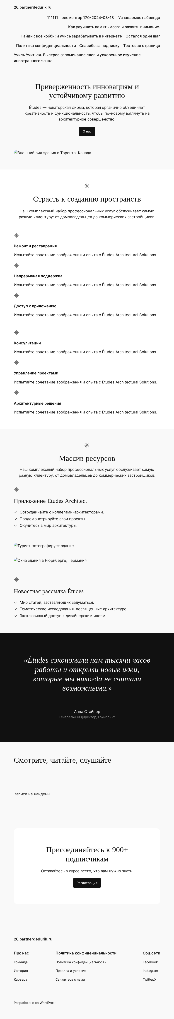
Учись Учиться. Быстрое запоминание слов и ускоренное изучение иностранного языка (77, 58)
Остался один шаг (143, 36)
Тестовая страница (141, 45)
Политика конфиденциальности (46, 45)
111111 (52, 17)
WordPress (48, 1003)
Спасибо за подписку (99, 45)
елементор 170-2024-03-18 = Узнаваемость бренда (111, 17)
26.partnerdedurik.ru (32, 7)
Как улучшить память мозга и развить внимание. (114, 27)
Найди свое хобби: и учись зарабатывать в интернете (71, 36)
